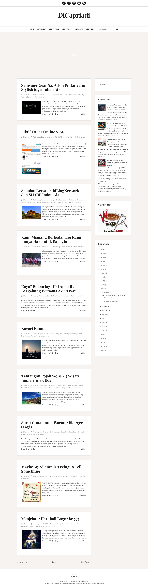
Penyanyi (34, 336)
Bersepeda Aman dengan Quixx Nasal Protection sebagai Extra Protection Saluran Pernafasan (117, 107)
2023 (102, 261)
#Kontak (115, 29)
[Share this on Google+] (52, 114)
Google (75, 333)
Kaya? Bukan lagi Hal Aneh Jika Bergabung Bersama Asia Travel (49, 288)
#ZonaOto (79, 29)
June (104, 322)
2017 (102, 285)
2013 (102, 334)
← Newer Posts (22, 562)
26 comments (75, 388)
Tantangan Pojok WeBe (43, 388)
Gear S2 (62, 94)
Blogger (86, 581)
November (106, 306)
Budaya (59, 524)
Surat (70, 432)
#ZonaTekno (67, 29)
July (103, 318)
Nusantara (24, 526)
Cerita (62, 432)
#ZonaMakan (54, 29)
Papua (81, 385)
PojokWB (24, 388)
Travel (67, 296)
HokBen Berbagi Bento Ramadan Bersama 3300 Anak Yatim (113, 180)
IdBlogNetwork (62, 200)
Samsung (74, 94)
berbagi (57, 246)
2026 (103, 249)
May (103, 326)
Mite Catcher (72, 200)
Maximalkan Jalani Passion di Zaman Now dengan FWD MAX (117, 124)
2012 (102, 338)
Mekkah (70, 385)
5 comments (80, 246)
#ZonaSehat (90, 29)
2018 (102, 281)
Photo (31, 526)
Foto (80, 476)
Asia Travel (56, 296)
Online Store (69, 137)
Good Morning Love (66, 333)
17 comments (45, 336)
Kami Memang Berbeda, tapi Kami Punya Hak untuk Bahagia (51, 239)
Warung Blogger (61, 388)
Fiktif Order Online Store (43, 131)
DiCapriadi (74, 15)
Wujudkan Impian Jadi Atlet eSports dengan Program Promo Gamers (117, 162)
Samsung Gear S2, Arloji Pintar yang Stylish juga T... (113, 296)
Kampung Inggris (62, 385)
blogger (57, 432)
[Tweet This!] (50, 114)
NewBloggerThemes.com (75, 584)
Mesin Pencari (25, 336)
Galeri (64, 524)
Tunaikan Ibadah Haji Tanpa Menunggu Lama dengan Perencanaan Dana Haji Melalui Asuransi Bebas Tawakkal (117, 143)
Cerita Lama (65, 246)
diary (70, 246)
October (105, 310)
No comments (76, 202)
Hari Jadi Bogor (72, 524)
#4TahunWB (56, 476)
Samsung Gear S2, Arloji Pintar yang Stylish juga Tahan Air (53, 87)
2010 (102, 346)
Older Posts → (86, 562)
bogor (54, 524)
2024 (102, 257)
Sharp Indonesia (52, 202)
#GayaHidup (41, 29)
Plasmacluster (31, 202)
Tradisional (36, 526)
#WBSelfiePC (65, 476)
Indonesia (80, 524)
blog (53, 432)
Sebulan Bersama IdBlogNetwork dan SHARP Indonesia (50, 192)
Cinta (66, 432)
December (106, 292)
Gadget (57, 94)
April (104, 330)
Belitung (53, 385)
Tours (63, 296)
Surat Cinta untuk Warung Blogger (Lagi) (52, 424)
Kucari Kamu (33, 328)
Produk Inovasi (41, 202)
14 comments (52, 526)
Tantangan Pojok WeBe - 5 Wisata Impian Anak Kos (50, 378)
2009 (103, 350)
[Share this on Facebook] (48, 114)
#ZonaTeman (103, 29)
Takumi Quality (63, 202)
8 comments (81, 137)
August (104, 314)
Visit (42, 526)
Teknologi (30, 97)
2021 (102, 269)
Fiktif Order (61, 137)
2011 (102, 342)
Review (68, 94)
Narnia (76, 385)
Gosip (80, 333)
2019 (102, 277)
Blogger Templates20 (98, 584)
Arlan (53, 333)
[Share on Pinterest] (55, 114)
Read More (82, 114)
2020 (103, 273)
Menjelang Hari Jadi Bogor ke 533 (50, 518)
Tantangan (31, 388)
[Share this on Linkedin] (57, 114)
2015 (102, 288)
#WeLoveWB (74, 476)
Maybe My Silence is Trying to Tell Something (51, 469)
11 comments (41, 97)
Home (32, 29)
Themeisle (53, 584)
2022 (102, 265)
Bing (57, 333)
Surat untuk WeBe (79, 432)
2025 (102, 253)
